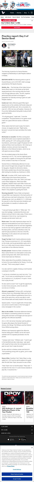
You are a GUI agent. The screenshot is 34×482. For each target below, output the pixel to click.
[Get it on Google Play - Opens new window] (22, 440)
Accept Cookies (17, 479)
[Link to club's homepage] (3, 12)
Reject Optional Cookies (17, 474)
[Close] (32, 20)
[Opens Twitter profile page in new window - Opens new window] (9, 48)
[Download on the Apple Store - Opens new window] (11, 439)
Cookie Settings (17, 469)
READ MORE (17, 27)
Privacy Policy (10, 466)
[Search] (28, 13)
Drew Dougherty (11, 44)
